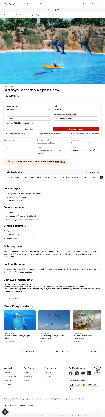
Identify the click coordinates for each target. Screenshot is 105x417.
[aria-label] (9, 4)
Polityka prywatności (27, 399)
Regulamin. (87, 415)
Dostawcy (48, 376)
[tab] (52, 405)
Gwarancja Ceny (10, 376)
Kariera (27, 380)
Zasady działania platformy (53, 399)
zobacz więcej (9, 256)
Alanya (37, 15)
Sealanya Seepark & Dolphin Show (52, 15)
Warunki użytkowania (11, 399)
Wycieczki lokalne (9, 15)
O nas (26, 373)
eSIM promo (8, 380)
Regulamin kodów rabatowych (74, 399)
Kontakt (7, 373)
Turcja (32, 15)
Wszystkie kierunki (22, 15)
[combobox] (85, 4)
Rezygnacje (8, 384)
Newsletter (28, 376)
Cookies (39, 399)
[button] (5, 412)
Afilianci (48, 373)
